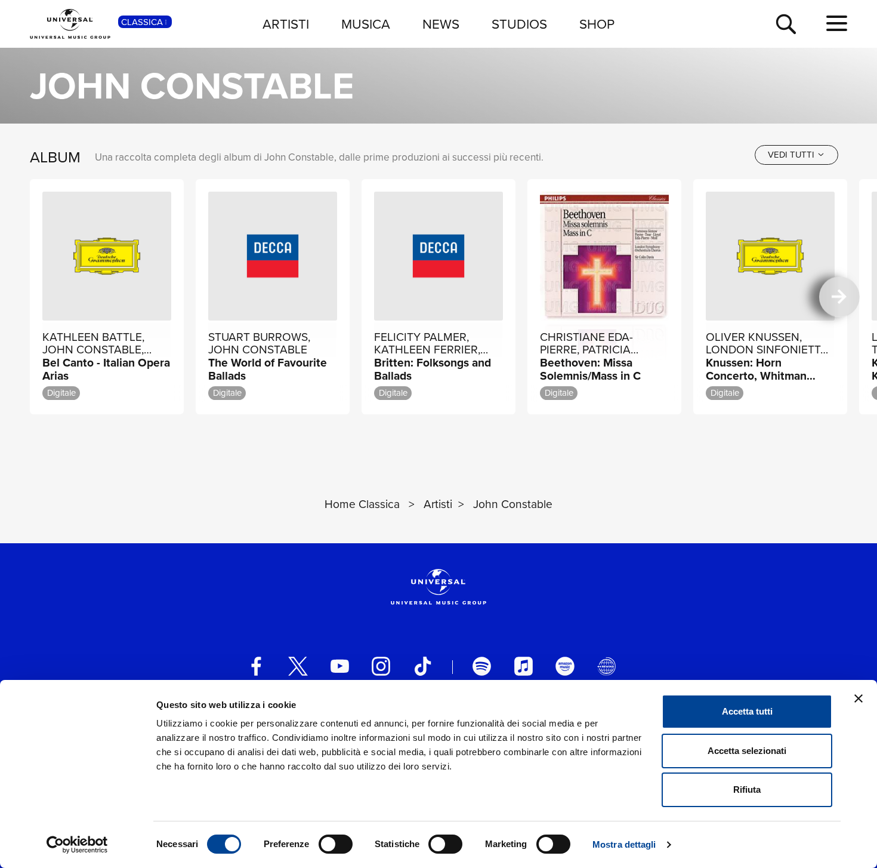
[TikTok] (422, 666)
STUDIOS (519, 23)
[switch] (336, 844)
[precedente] (37, 297)
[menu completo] (836, 23)
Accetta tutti (747, 711)
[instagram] (381, 666)
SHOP (596, 23)
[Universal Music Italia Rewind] (606, 666)
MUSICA (365, 23)
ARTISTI (286, 23)
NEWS (440, 23)
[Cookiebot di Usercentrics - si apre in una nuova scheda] (77, 845)
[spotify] (482, 666)
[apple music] (523, 666)
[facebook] (256, 666)
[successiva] (839, 297)
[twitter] (298, 666)
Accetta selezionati (747, 751)
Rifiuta (747, 789)
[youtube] (340, 666)
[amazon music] (564, 666)
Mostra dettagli (624, 844)
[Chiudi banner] (858, 698)
